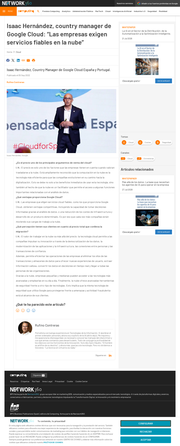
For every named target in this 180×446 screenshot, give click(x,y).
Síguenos (37, 375)
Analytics (66, 11)
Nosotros (14, 381)
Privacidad (59, 381)
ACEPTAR (146, 440)
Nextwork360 (33, 394)
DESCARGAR (164, 80)
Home (9, 52)
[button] (8, 11)
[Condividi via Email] (28, 60)
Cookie (70, 381)
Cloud (108, 11)
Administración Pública (83, 11)
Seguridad (152, 11)
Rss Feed (36, 381)
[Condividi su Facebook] (8, 60)
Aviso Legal (47, 381)
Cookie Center (82, 381)
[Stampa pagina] (33, 60)
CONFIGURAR (146, 423)
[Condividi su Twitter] (13, 60)
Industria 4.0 (139, 11)
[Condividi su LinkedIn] (18, 60)
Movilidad (163, 11)
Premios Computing (51, 11)
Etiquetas (25, 381)
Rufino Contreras (15, 82)
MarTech (99, 11)
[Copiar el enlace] (23, 60)
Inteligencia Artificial (122, 11)
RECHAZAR (146, 432)
